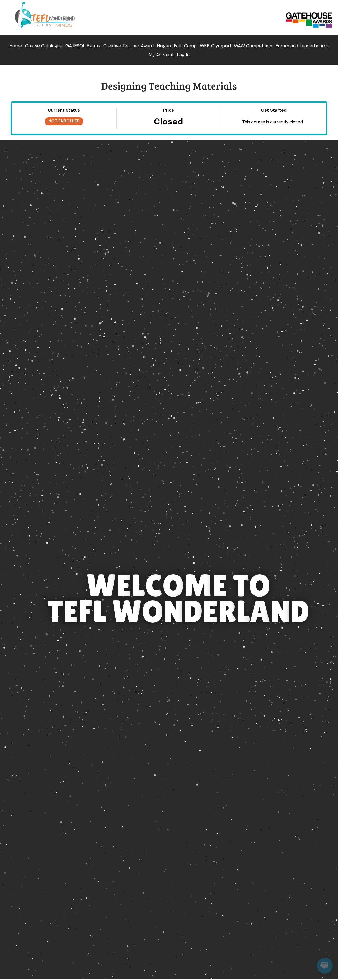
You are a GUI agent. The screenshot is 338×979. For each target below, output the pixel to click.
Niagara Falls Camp (177, 46)
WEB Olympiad (215, 46)
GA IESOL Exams (82, 46)
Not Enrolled (64, 121)
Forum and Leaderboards (301, 46)
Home (15, 46)
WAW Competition (253, 46)
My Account (161, 55)
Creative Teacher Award (128, 46)
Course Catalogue (43, 46)
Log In (183, 55)
